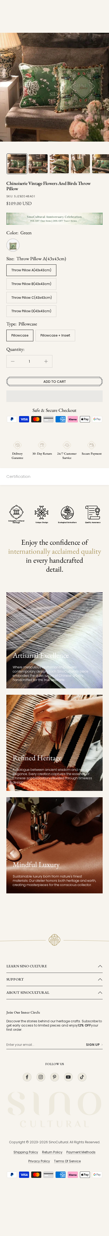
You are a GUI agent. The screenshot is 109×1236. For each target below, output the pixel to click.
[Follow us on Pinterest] (54, 1077)
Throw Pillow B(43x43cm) (31, 284)
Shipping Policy (25, 1152)
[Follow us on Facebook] (27, 1077)
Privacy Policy (39, 1161)
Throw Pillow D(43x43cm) (31, 311)
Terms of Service (67, 1161)
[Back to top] (94, 1201)
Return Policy (52, 1152)
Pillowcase (19, 335)
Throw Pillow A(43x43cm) (31, 270)
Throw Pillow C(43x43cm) (31, 297)
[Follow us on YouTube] (68, 1077)
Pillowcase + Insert (55, 335)
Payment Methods (81, 1152)
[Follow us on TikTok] (82, 1077)
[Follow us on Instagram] (41, 1077)
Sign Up (93, 1045)
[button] (54, 396)
